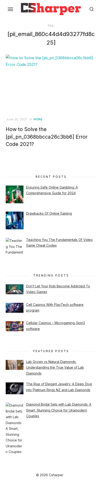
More (38, 119)
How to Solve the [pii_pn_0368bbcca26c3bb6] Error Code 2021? (47, 136)
